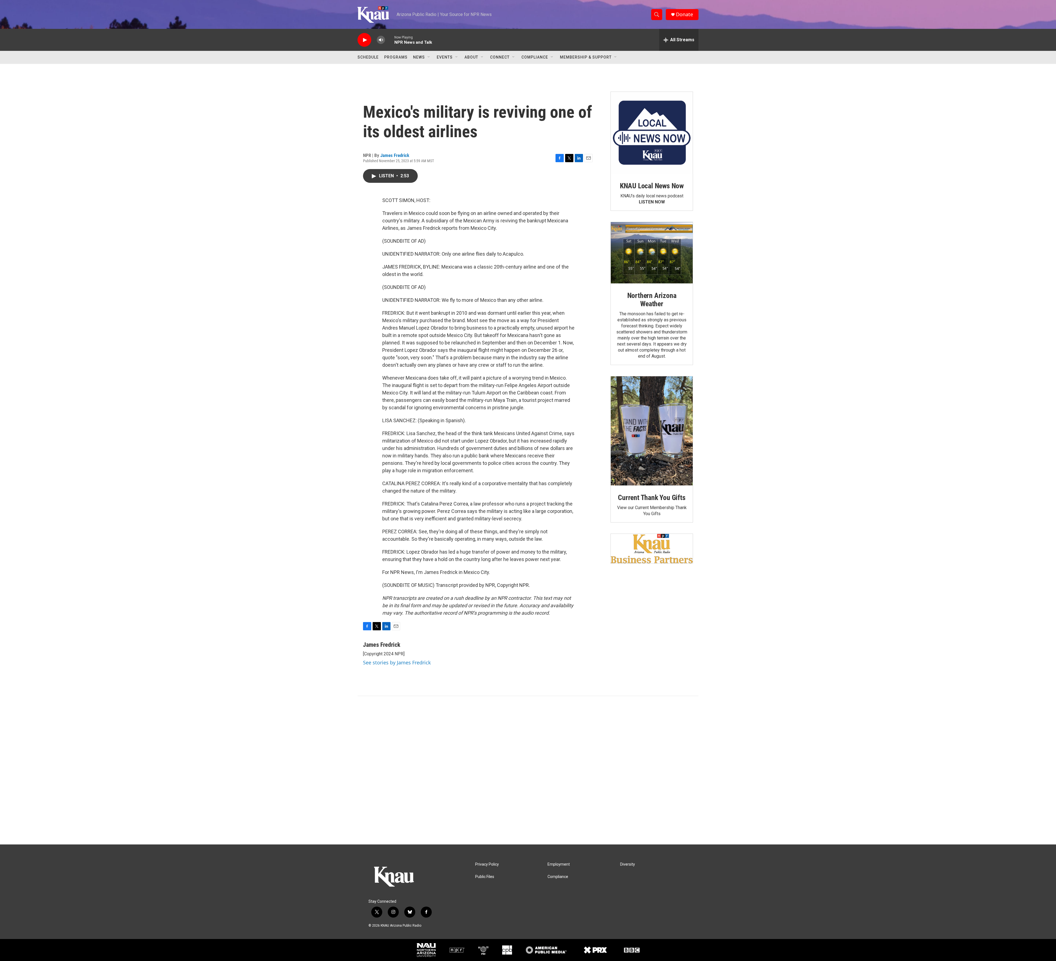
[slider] (390, 40)
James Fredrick (394, 155)
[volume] (381, 40)
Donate (684, 14)
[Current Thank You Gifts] (652, 430)
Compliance (534, 57)
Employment (559, 864)
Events (445, 57)
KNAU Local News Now (652, 186)
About (471, 57)
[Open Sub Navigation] (429, 57)
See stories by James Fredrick (397, 662)
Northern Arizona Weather (651, 299)
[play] (364, 40)
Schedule (368, 57)
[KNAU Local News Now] (652, 133)
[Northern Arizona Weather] (652, 253)
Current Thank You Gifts (651, 497)
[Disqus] (528, 770)
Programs (396, 57)
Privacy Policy (487, 864)
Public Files (484, 877)
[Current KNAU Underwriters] (652, 548)
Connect (500, 57)
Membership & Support (586, 57)
